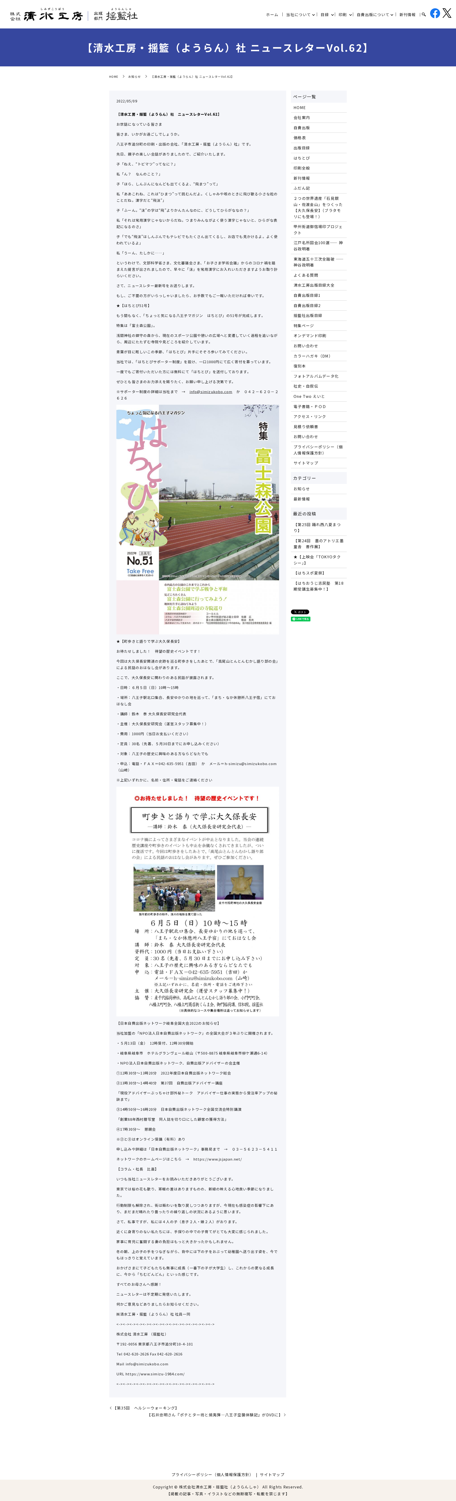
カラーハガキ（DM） (313, 356)
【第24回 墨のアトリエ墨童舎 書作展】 (319, 544)
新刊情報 (407, 14)
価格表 (300, 137)
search (424, 14)
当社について (298, 14)
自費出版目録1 (307, 295)
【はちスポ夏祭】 (310, 573)
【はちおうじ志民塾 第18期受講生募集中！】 (319, 586)
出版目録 (302, 148)
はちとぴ (302, 158)
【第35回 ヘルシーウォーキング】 (146, 1408)
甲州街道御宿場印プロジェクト (318, 229)
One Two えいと (309, 396)
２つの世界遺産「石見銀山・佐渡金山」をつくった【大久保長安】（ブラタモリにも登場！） (318, 207)
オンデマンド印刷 (310, 335)
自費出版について (373, 14)
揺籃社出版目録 (308, 315)
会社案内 (302, 117)
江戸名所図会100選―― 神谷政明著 (318, 246)
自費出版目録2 (307, 305)
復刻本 (300, 366)
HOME (113, 76)
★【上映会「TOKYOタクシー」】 (317, 560)
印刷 (343, 14)
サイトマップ (306, 463)
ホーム (272, 14)
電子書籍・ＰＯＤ (310, 406)
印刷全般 (302, 168)
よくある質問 (306, 275)
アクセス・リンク (310, 416)
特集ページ (304, 325)
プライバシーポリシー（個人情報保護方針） (318, 450)
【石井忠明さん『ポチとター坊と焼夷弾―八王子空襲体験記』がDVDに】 (215, 1415)
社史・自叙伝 (306, 386)
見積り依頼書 (306, 426)
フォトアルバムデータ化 (316, 376)
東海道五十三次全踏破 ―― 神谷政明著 (319, 262)
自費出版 (302, 127)
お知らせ (134, 76)
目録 (325, 14)
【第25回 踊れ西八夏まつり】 (317, 527)
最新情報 (302, 499)
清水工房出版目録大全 (314, 285)
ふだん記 (302, 188)
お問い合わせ (306, 346)
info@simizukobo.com (211, 391)
